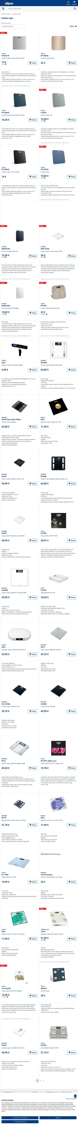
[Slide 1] (36, 217)
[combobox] (12, 26)
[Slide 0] (32, 217)
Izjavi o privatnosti (16, 1106)
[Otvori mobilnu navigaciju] (3, 8)
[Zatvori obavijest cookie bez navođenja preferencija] (75, 1096)
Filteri (72, 26)
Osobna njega (5, 14)
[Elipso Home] (7, 3)
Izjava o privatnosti (71, 1099)
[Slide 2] (39, 217)
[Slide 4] (45, 217)
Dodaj (33, 63)
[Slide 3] (42, 217)
